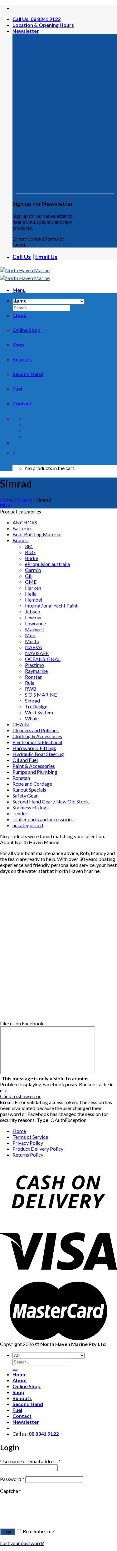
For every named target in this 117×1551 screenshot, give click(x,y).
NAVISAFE (37, 653)
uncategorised (27, 825)
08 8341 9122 (44, 1434)
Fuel (17, 389)
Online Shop (26, 330)
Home (19, 300)
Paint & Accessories (33, 766)
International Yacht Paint (51, 605)
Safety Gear (25, 795)
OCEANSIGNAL (43, 659)
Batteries (22, 528)
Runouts (22, 359)
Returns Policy (27, 1155)
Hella (31, 594)
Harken (33, 588)
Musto (32, 641)
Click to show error (20, 1096)
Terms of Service (30, 1137)
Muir (30, 635)
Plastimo (34, 665)
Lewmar (33, 617)
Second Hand (27, 374)
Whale (32, 718)
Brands (24, 500)
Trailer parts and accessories (43, 819)
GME (31, 582)
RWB (31, 689)
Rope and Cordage (32, 784)
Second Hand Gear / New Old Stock (50, 801)
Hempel (33, 600)
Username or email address (30, 1461)
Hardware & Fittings (34, 748)
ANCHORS (24, 522)
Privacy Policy (27, 1143)
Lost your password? (22, 1543)
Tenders (21, 813)
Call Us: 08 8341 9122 (36, 19)
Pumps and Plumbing (34, 772)
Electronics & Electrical (37, 742)
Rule (29, 683)
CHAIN (20, 724)
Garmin (33, 570)
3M (29, 546)
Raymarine (36, 671)
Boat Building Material (36, 534)
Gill (28, 576)
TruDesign (36, 706)
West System (39, 712)
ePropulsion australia (47, 564)
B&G (30, 552)
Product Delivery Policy (37, 1149)
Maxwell (34, 629)
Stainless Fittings (30, 807)
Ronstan (33, 677)
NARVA (33, 647)
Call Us (21, 256)
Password (12, 1479)
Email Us (46, 256)
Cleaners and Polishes (35, 730)
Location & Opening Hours (43, 25)
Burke (31, 558)
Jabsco (32, 611)
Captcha (10, 1491)
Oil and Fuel (25, 760)
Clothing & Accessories (37, 736)
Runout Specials (29, 790)
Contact (22, 403)
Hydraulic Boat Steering (38, 754)
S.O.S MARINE (41, 695)
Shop (18, 345)
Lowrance (35, 623)
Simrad (32, 700)
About (19, 315)
